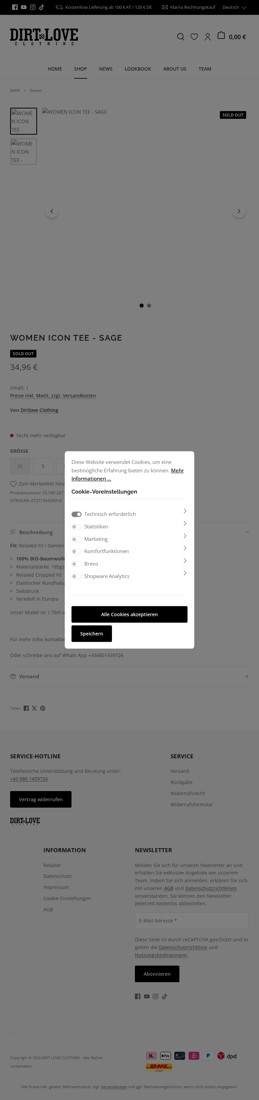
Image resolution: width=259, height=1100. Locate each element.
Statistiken (96, 526)
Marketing (96, 538)
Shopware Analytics (107, 576)
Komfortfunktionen (106, 551)
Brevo (91, 563)
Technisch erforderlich (110, 513)
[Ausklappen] (185, 510)
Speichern (91, 634)
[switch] (76, 526)
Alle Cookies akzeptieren (129, 614)
